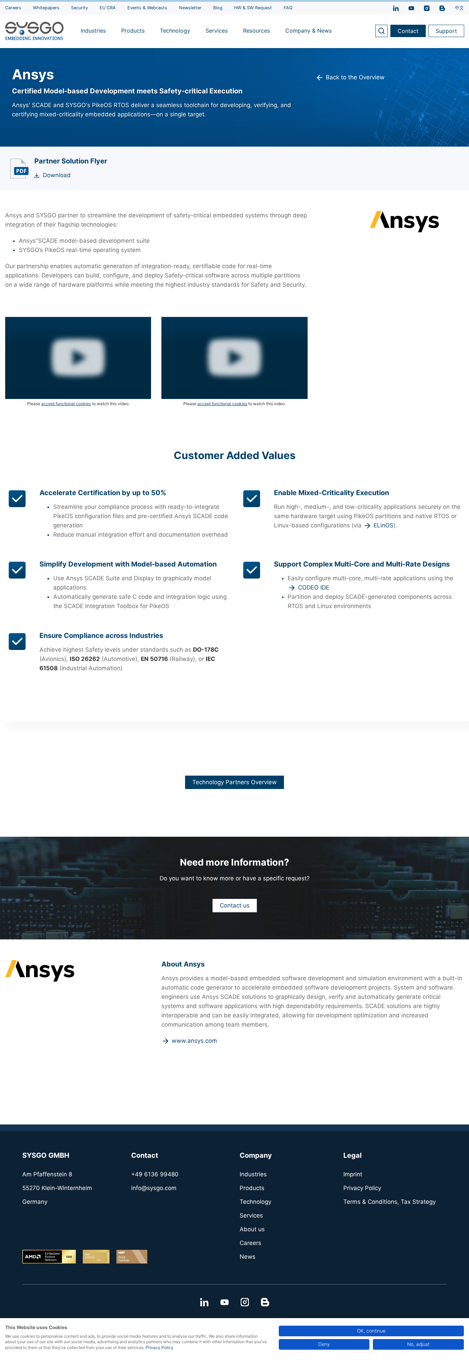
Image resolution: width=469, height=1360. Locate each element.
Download (57, 175)
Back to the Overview (355, 77)
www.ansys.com (194, 1040)
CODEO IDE (313, 587)
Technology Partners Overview (234, 782)
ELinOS (383, 525)
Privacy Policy (159, 1347)
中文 (459, 7)
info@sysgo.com (153, 1188)
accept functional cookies (66, 403)
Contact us (235, 905)
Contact (408, 30)
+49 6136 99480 (155, 1174)
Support (446, 30)
